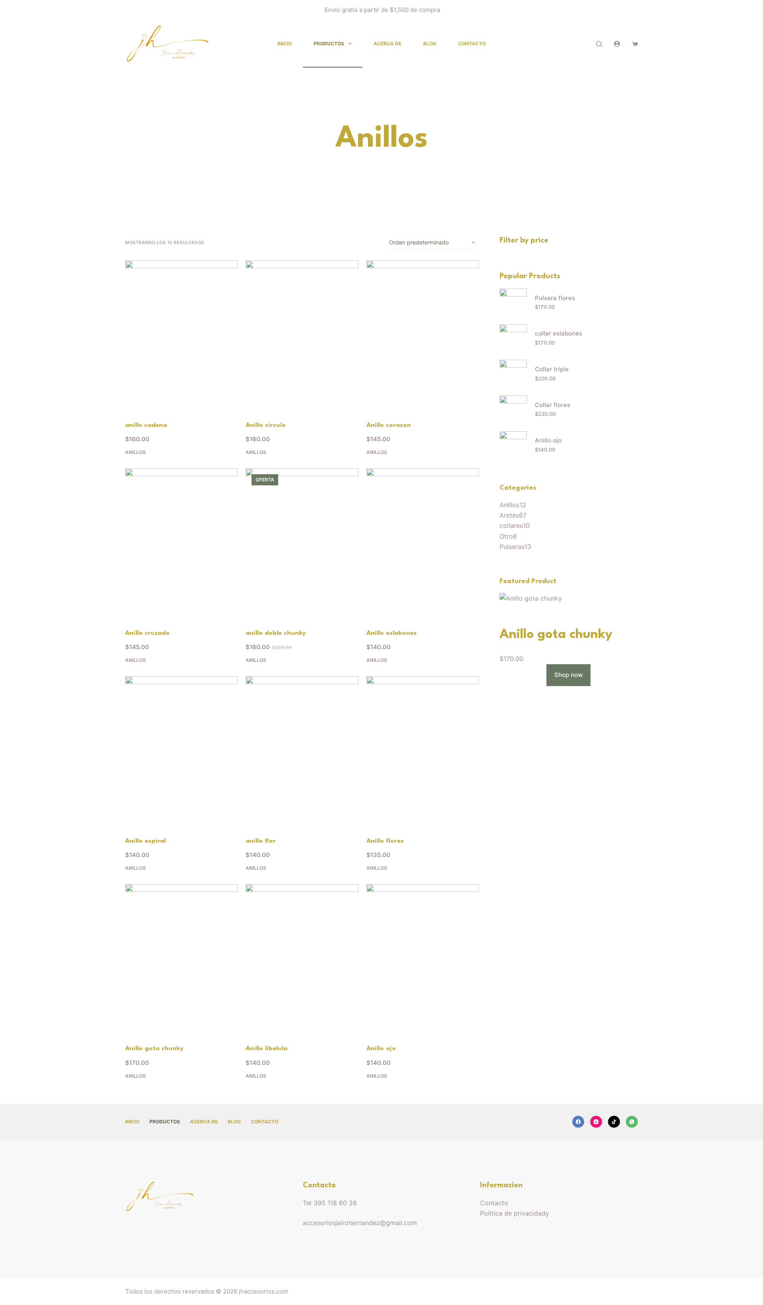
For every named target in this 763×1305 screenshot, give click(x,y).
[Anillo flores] (422, 751)
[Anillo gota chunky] (181, 959)
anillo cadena (146, 425)
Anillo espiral (145, 841)
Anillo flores (385, 841)
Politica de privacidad (513, 1213)
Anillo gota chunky (154, 1048)
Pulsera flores (555, 298)
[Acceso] (617, 44)
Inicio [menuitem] (284, 44)
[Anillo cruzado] (181, 543)
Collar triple (552, 369)
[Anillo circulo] (302, 335)
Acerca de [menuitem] (387, 44)
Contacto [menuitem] (472, 44)
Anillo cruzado (147, 633)
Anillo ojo (381, 1048)
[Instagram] (596, 1122)
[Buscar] (599, 44)
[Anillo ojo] (422, 959)
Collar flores (552, 405)
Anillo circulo (266, 425)
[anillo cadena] (181, 335)
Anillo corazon (388, 425)
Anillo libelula (266, 1048)
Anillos (135, 452)
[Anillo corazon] (422, 335)
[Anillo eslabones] (422, 543)
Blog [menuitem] (429, 44)
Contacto (494, 1203)
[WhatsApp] (632, 1122)
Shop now (568, 675)
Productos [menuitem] (329, 44)
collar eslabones (558, 333)
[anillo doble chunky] (302, 543)
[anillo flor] (302, 751)
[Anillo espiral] (181, 751)
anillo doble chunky (276, 633)
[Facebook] (578, 1122)
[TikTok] (614, 1122)
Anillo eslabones (391, 633)
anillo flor (261, 841)
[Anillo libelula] (302, 959)
